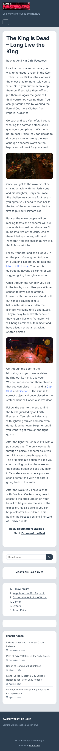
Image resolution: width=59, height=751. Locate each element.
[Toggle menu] (6, 22)
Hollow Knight (21, 588)
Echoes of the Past (33, 533)
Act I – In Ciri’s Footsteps (31, 60)
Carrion (17, 601)
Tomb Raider (20, 610)
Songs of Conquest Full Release (23, 666)
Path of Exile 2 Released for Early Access (28, 656)
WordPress (34, 745)
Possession (27, 516)
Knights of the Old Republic (29, 593)
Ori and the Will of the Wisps (30, 597)
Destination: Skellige (30, 528)
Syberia (17, 605)
